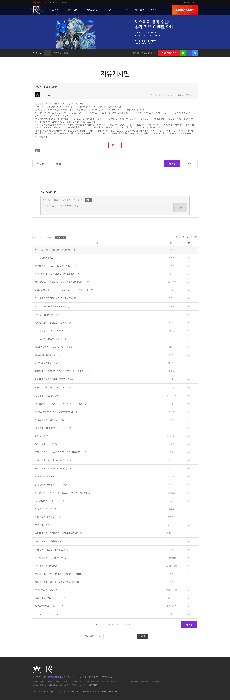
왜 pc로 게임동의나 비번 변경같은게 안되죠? (56, 412)
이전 (26, 32)
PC (54, 2)
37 (121, 624)
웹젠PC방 (93, 677)
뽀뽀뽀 (171, 509)
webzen (39, 2)
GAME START (185, 10)
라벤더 (171, 258)
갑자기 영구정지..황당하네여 (49, 330)
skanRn (171, 493)
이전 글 (40, 163)
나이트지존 (171, 282)
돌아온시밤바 (171, 565)
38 (125, 624)
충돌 (171, 582)
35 (113, 624)
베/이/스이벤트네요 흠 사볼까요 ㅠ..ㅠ (53, 347)
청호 (171, 379)
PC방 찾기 (68, 53)
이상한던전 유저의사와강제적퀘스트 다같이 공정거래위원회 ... (64, 493)
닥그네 (171, 298)
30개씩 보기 (49, 237)
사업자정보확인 (93, 685)
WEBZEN (36, 669)
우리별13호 (171, 420)
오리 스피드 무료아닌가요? (48, 541)
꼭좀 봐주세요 (42, 525)
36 (117, 624)
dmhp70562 (171, 436)
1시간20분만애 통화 (45, 258)
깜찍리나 (171, 460)
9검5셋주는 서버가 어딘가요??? (51, 484)
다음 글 (58, 163)
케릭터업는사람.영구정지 (47, 355)
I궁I (171, 274)
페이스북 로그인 (189, 53)
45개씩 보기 (60, 237)
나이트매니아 (171, 590)
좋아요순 (194, 237)
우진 (171, 403)
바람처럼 (171, 322)
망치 (171, 541)
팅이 (171, 574)
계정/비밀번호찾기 (149, 53)
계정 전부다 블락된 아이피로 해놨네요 (53, 428)
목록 (189, 163)
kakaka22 (171, 395)
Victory (172, 468)
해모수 (171, 330)
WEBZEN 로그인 (169, 53)
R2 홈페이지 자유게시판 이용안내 (58, 249)
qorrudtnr (171, 525)
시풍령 (171, 614)
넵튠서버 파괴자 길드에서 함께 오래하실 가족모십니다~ (61, 582)
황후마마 (171, 517)
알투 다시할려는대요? (46, 444)
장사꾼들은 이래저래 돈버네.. (49, 501)
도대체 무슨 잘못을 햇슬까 (48, 517)
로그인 (195, 3)
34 (109, 624)
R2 (36, 10)
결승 (171, 290)
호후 (171, 549)
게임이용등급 (106, 677)
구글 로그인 (195, 53)
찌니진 (171, 444)
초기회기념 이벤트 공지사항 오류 (51, 557)
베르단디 (171, 347)
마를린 (171, 266)
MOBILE (65, 2)
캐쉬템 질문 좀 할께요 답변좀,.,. (50, 598)
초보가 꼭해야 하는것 (46, 565)
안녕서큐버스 (171, 533)
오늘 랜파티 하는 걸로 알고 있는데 (51, 549)
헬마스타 (171, 355)
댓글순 (185, 237)
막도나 (171, 371)
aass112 (171, 387)
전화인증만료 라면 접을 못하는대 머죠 (53, 322)
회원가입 (186, 3)
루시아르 (46, 95)
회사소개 (82, 677)
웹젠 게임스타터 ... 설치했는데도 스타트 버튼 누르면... (60, 452)
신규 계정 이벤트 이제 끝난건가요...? (53, 387)
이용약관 (36, 677)
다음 (204, 32)
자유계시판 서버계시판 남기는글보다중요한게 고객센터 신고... (64, 290)
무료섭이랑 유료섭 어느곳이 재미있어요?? (55, 460)
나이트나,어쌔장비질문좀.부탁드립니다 (54, 379)
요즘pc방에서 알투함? (46, 614)
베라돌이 (171, 598)
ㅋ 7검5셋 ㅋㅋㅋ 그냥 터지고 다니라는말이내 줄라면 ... (61, 403)
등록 (180, 207)
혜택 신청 (57, 53)
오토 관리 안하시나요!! (47, 314)
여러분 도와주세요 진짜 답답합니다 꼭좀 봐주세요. (58, 533)
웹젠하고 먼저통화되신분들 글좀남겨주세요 (55, 266)
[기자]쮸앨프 (171, 606)
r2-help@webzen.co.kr (53, 685)
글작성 (172, 163)
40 (134, 624)
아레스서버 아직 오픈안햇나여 (50, 420)
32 (100, 624)
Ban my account (44, 476)
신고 (37, 150)
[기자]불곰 (171, 557)
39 (130, 624)
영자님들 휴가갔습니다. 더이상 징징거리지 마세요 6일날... (62, 282)
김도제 (171, 412)
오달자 (171, 306)
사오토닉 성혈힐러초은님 (47, 363)
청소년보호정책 (68, 677)
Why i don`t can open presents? (51, 468)
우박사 (171, 484)
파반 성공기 (41, 436)
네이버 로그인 (183, 53)
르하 (171, 452)
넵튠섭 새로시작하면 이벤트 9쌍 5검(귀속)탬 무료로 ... (60, 574)
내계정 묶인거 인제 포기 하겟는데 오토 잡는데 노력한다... (62, 371)
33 (104, 624)
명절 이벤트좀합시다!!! (47, 509)
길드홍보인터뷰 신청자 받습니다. (51, 606)
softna (171, 314)
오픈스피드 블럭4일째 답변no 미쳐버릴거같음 (57, 274)
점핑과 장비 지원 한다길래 (48, 395)
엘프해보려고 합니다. (46, 590)
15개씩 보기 (38, 237)
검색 (143, 636)
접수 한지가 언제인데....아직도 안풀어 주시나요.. (58, 298)
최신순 (178, 237)
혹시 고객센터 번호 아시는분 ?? (50, 339)
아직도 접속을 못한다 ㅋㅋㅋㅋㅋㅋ (52, 306)
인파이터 (171, 363)
